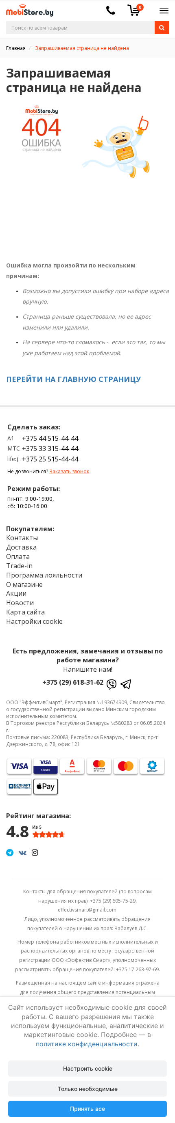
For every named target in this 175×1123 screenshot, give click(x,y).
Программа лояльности (44, 575)
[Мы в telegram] (9, 852)
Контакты (22, 537)
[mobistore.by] (26, 7)
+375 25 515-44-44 (50, 459)
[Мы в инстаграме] (35, 852)
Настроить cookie (87, 1068)
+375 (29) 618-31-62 (72, 682)
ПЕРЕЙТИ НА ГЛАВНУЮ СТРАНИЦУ (73, 379)
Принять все (87, 1108)
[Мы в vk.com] (22, 852)
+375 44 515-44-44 (50, 438)
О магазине (24, 584)
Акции (16, 593)
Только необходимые (88, 1088)
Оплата (18, 556)
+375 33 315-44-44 (50, 448)
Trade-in (19, 565)
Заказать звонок (69, 471)
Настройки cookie (34, 621)
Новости (20, 602)
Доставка (21, 547)
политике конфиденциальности (87, 1044)
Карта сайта (25, 612)
